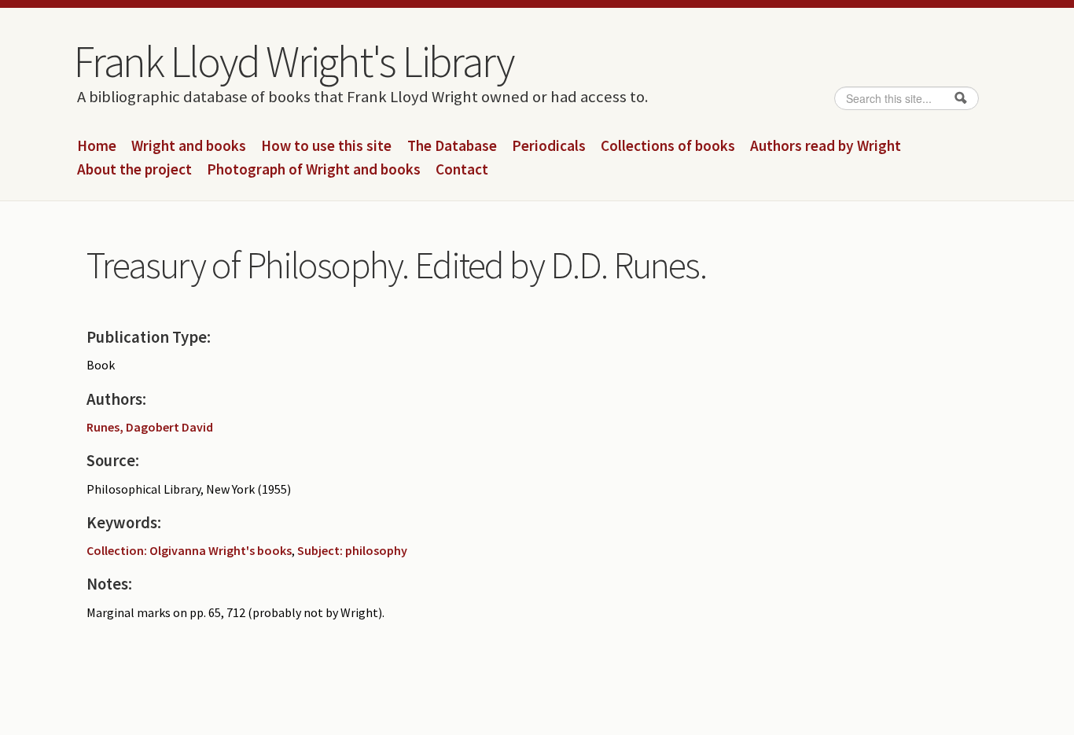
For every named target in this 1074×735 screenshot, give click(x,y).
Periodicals (549, 146)
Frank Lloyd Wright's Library (293, 61)
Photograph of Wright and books (314, 169)
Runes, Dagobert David (149, 427)
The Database (452, 146)
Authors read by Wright (825, 146)
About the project (134, 169)
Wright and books (188, 146)
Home (96, 146)
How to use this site (326, 146)
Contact (462, 169)
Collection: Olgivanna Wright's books (189, 550)
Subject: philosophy (352, 550)
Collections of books (668, 146)
